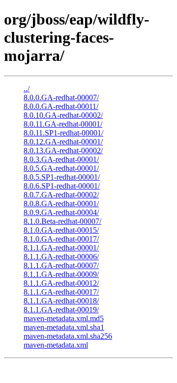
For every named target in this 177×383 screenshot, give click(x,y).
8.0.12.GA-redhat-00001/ (63, 141)
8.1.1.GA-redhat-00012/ (61, 283)
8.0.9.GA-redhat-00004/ (61, 212)
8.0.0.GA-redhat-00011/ (61, 106)
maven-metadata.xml (56, 345)
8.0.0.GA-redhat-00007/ (61, 97)
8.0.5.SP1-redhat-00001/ (62, 177)
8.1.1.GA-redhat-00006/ (61, 256)
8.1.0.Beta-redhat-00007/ (62, 221)
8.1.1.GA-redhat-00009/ (61, 274)
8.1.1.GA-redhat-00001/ (61, 248)
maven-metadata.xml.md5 (64, 318)
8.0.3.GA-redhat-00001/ (61, 159)
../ (27, 88)
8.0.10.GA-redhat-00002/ (63, 115)
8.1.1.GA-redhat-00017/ (61, 292)
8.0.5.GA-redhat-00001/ (61, 168)
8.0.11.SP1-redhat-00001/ (63, 133)
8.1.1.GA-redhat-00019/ (61, 309)
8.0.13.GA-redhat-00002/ (63, 150)
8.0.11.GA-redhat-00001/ (63, 124)
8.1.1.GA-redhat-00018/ (61, 301)
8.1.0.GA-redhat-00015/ (61, 230)
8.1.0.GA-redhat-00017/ (61, 239)
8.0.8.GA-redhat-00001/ (61, 203)
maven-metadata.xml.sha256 (68, 336)
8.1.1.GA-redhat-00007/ (61, 265)
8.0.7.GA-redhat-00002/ (61, 195)
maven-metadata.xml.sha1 (64, 327)
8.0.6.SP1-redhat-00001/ (62, 186)
